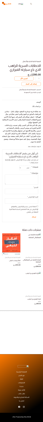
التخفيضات (21, 383)
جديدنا (21, 386)
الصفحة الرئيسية (21, 372)
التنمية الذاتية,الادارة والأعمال (31, 61)
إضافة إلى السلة (31, 84)
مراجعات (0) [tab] (37, 106)
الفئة (21, 379)
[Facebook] (19, 407)
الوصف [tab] (38, 102)
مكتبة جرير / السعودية (30, 92)
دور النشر (21, 375)
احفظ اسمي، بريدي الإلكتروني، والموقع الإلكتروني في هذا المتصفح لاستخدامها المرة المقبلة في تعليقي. (23, 209)
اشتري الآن (24, 78)
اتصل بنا (21, 401)
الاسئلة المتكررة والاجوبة (21, 397)
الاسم (35, 187)
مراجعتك (34, 173)
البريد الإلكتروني (32, 197)
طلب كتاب (21, 393)
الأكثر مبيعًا (21, 390)
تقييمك (35, 167)
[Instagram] (24, 407)
